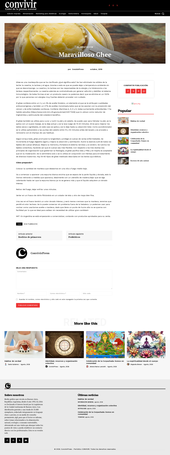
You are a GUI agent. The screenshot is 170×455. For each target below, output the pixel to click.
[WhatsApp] (144, 91)
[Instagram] (113, 5)
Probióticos (74, 237)
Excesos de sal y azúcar (140, 161)
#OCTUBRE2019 (30, 224)
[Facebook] (109, 5)
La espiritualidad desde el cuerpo (142, 361)
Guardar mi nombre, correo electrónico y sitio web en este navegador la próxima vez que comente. (58, 299)
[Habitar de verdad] (123, 121)
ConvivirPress (78, 69)
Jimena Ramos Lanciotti (98, 366)
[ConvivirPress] (21, 253)
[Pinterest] (138, 91)
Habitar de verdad (138, 121)
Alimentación (85, 47)
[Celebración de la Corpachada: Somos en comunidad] (123, 141)
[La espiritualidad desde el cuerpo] (123, 151)
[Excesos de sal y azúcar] (123, 160)
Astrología (82, 408)
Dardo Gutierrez (13, 364)
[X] (117, 5)
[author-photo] (6, 364)
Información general (86, 402)
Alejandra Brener (136, 364)
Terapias (81, 417)
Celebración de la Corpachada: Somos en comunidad (140, 140)
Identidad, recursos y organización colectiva (139, 131)
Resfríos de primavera (29, 237)
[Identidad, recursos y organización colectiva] (123, 131)
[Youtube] (25, 440)
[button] (160, 13)
